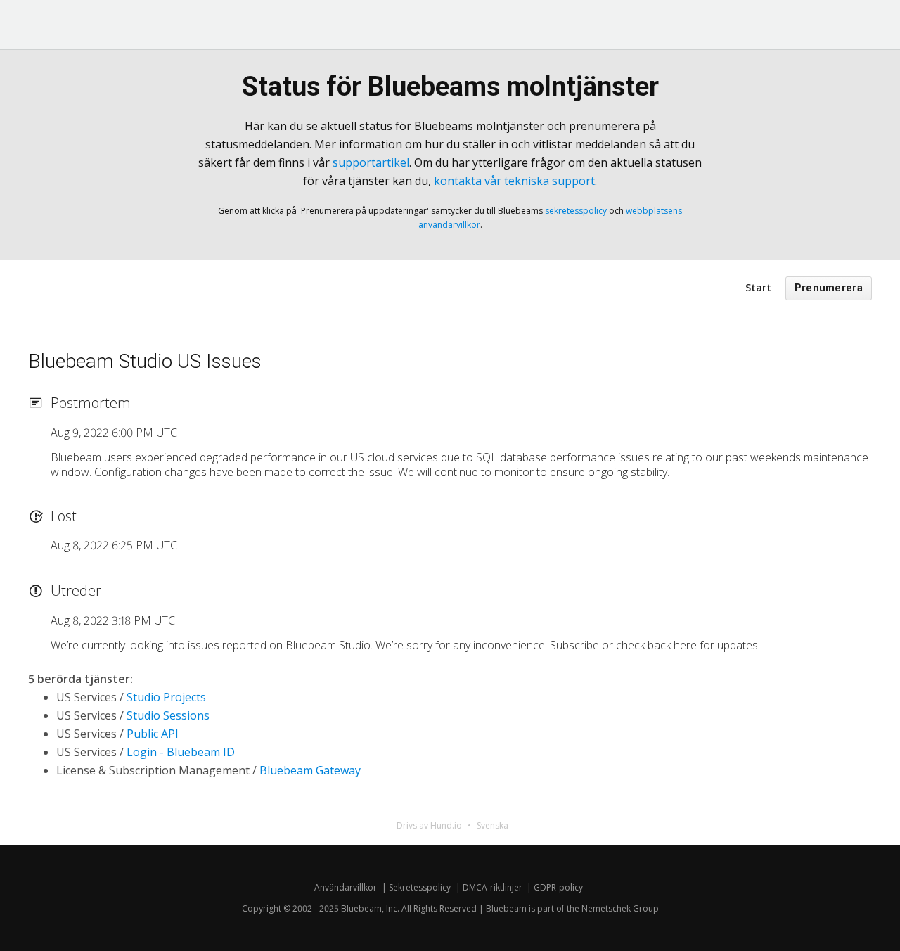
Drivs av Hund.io (429, 825)
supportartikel (371, 162)
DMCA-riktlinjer (492, 887)
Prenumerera (829, 288)
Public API (153, 733)
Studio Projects (166, 697)
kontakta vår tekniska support (514, 181)
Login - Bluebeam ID (181, 752)
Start (758, 287)
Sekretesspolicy (420, 887)
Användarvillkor (345, 887)
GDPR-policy (558, 887)
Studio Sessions (168, 715)
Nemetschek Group (620, 908)
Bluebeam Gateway (310, 770)
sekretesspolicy (576, 211)
